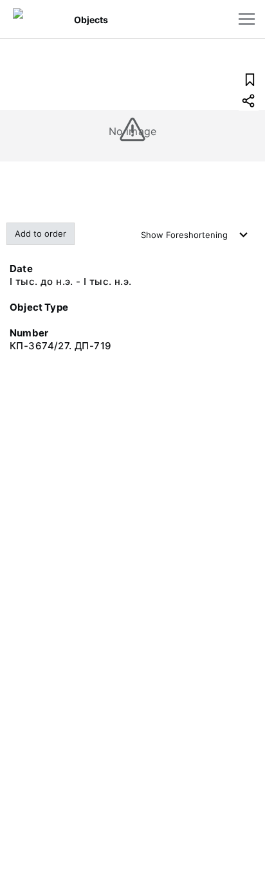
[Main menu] (246, 19)
